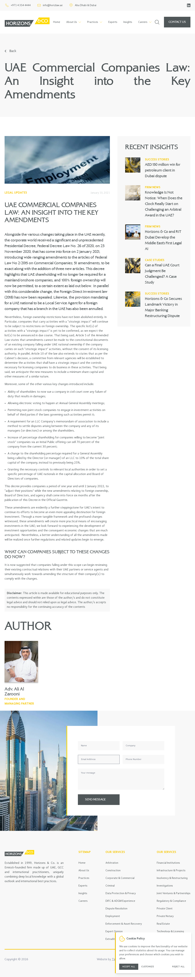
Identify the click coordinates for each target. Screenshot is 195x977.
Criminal (110, 885)
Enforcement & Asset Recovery (123, 924)
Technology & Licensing (170, 931)
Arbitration (111, 863)
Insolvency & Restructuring (172, 878)
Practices (83, 878)
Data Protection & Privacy (120, 893)
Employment (112, 916)
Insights (127, 22)
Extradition (111, 939)
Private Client (165, 908)
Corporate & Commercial (119, 878)
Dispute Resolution (116, 908)
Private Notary (165, 916)
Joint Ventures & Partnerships (173, 893)
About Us (83, 870)
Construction (113, 870)
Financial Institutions (168, 863)
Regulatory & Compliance (171, 901)
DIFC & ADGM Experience (120, 901)
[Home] (27, 22)
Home (56, 22)
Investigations (165, 885)
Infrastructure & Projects (171, 870)
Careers (83, 901)
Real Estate (163, 924)
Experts (112, 22)
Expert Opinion (114, 931)
